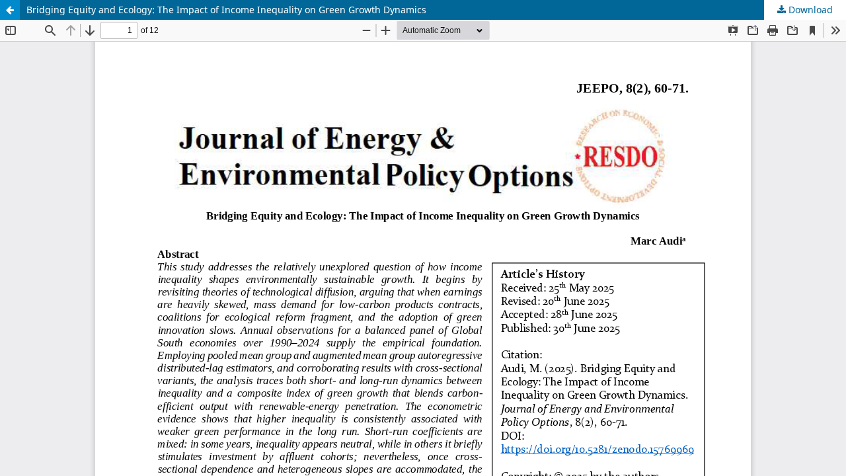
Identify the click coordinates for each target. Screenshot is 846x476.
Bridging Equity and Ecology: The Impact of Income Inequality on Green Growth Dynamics (226, 9)
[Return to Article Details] (10, 10)
